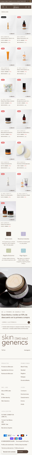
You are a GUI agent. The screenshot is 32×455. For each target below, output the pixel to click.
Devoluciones (25, 394)
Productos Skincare (7, 366)
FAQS (22, 404)
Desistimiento (25, 397)
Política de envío (19, 448)
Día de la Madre (25, 380)
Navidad (23, 370)
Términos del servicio (7, 448)
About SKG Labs (6, 390)
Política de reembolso (7, 444)
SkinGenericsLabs (9, 441)
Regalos (23, 373)
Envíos (23, 401)
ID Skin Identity (5, 397)
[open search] (6, 7)
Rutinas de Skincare (7, 373)
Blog (2, 394)
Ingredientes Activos (7, 370)
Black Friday (24, 366)
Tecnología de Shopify (22, 441)
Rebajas (23, 377)
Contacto (23, 390)
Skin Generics (5, 4)
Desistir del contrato (9, 451)
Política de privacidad (21, 444)
